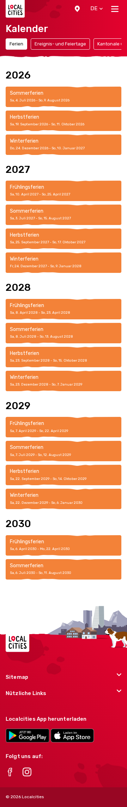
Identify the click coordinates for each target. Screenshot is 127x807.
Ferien (16, 43)
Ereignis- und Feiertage (60, 43)
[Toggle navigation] (114, 8)
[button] (77, 9)
